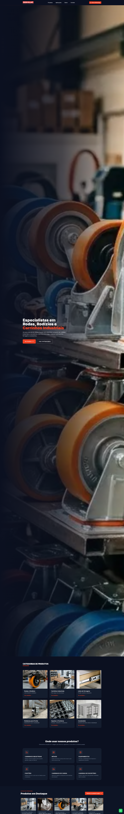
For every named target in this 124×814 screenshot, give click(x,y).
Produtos (50, 2)
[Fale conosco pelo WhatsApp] (120, 810)
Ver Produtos (29, 341)
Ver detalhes (28, 695)
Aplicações (58, 2)
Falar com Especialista (45, 341)
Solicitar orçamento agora (93, 793)
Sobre (66, 2)
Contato (73, 2)
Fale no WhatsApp (96, 2)
